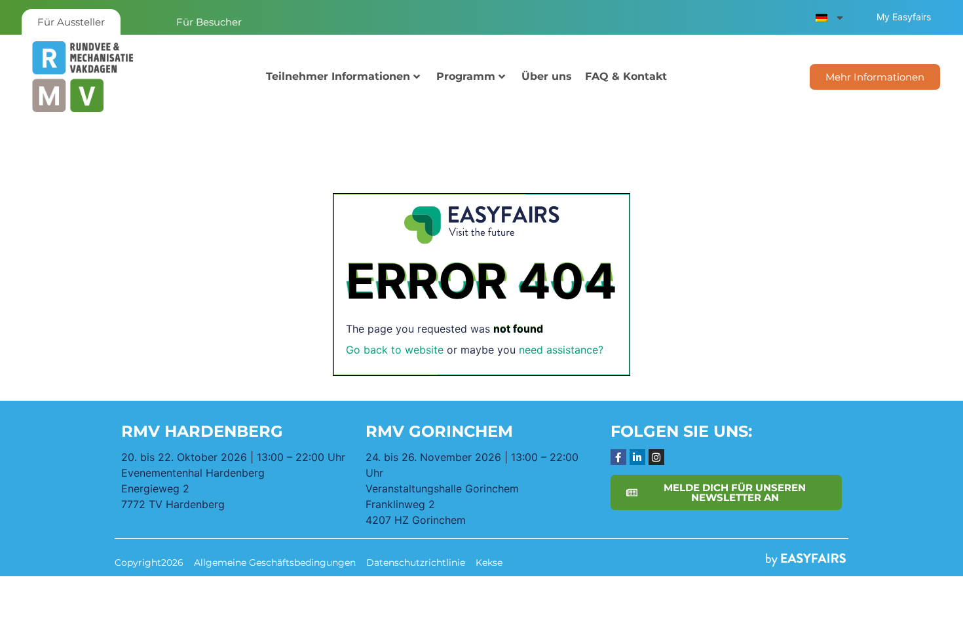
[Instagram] (656, 457)
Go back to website (395, 349)
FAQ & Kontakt (626, 76)
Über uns (546, 76)
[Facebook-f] (618, 457)
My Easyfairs (904, 16)
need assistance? (561, 349)
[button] (875, 77)
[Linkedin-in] (637, 457)
